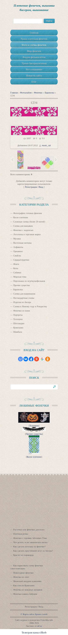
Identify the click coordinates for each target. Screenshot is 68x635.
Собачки (17, 272)
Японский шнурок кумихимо (27, 581)
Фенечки (38, 92)
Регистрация (31, 186)
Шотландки (18, 323)
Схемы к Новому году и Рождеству (30, 306)
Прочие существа (21, 285)
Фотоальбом (26, 92)
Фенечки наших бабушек (25, 593)
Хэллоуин (18, 319)
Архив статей (41, 614)
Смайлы (17, 255)
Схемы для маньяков (23, 225)
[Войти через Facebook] (31, 359)
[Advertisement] (34, 499)
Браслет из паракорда (23, 555)
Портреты (17, 314)
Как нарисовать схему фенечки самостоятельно (26, 567)
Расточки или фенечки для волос (29, 529)
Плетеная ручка (20, 533)
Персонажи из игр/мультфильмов (29, 280)
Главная (14, 92)
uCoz (39, 625)
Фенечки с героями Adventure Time (30, 538)
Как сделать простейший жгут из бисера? (33, 550)
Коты (15, 268)
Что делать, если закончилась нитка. (30, 542)
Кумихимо (18, 327)
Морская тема (19, 276)
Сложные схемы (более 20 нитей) (29, 221)
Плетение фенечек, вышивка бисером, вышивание (34, 7)
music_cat (46, 145)
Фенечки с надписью (23, 230)
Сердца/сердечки (21, 259)
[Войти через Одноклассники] (47, 359)
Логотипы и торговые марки (27, 234)
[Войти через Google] (42, 359)
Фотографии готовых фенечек (27, 213)
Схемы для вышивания (24, 293)
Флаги (16, 263)
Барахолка (49, 92)
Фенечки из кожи (21, 310)
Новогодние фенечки (23, 572)
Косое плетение (20, 217)
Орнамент (18, 251)
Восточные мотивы (22, 242)
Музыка (17, 238)
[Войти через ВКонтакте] (25, 359)
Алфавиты (18, 247)
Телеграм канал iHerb (34, 632)
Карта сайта (28, 614)
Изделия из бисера (22, 302)
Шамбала (17, 331)
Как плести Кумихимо (23, 585)
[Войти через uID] (20, 359)
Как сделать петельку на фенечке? (29, 546)
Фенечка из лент (21, 577)
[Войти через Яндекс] (36, 359)
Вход (41, 186)
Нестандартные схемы (23, 297)
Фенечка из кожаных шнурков (27, 589)
